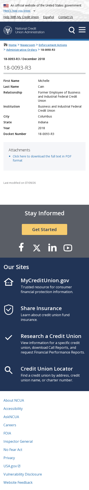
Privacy (9, 457)
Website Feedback (18, 482)
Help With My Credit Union (20, 16)
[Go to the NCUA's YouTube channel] (68, 247)
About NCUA (13, 400)
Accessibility (13, 408)
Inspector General (18, 441)
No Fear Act (12, 449)
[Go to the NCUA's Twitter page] (37, 247)
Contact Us (65, 17)
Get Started (44, 229)
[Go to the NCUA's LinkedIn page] (52, 247)
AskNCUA (11, 416)
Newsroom (27, 45)
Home (13, 45)
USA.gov (10, 466)
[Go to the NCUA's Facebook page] (21, 247)
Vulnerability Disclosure (22, 474)
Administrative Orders (21, 50)
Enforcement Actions (53, 45)
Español (48, 17)
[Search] (71, 30)
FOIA (7, 433)
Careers (9, 425)
